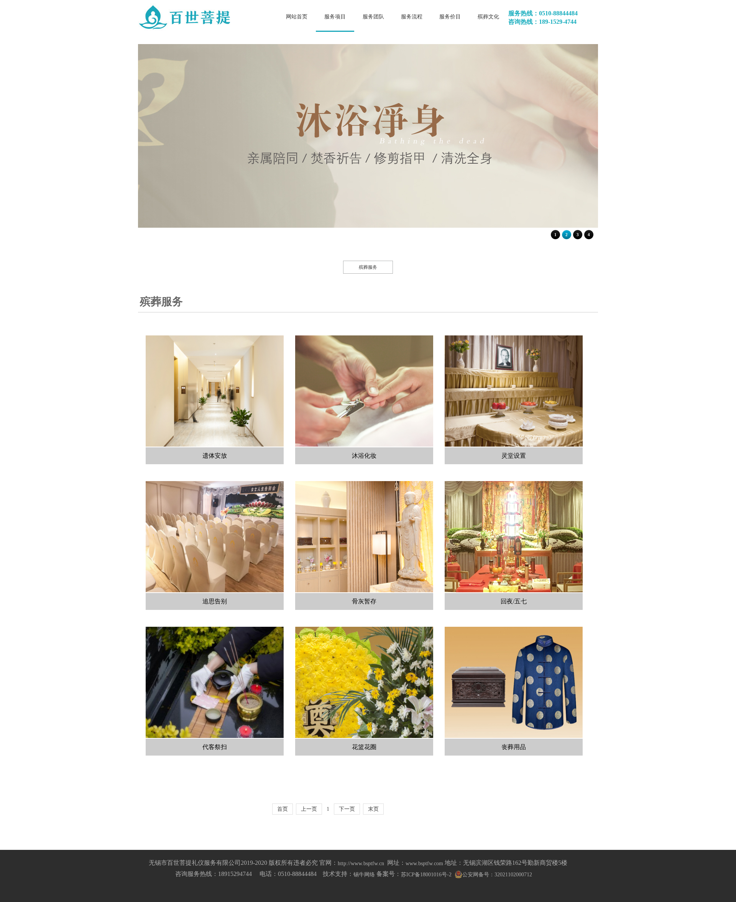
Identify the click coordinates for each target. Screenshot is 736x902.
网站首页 (296, 17)
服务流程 (411, 17)
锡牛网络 (364, 874)
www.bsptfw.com (424, 863)
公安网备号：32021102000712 (497, 874)
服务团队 (373, 17)
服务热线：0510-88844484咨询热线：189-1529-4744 (543, 17)
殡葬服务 (368, 267)
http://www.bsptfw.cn (361, 863)
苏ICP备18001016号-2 (426, 874)
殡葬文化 (488, 17)
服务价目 (450, 17)
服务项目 (335, 17)
